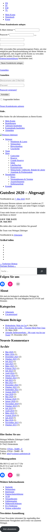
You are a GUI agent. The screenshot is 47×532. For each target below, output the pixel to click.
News (12, 177)
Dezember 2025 (11, 357)
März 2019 (9, 413)
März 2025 (9, 366)
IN (6, 5)
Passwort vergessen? (8, 90)
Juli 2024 (9, 371)
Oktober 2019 (11, 406)
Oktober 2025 (11, 359)
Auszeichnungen (17, 181)
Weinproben (15, 144)
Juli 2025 (9, 361)
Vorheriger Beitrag (8, 264)
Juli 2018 (9, 418)
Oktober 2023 (11, 378)
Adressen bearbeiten (13, 126)
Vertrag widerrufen (13, 508)
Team (7, 151)
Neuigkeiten (10, 174)
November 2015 (12, 422)
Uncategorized (11, 314)
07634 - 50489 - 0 (14, 449)
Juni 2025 (9, 364)
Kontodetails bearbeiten (15, 128)
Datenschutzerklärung (9, 58)
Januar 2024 (10, 375)
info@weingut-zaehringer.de (18, 453)
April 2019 (9, 411)
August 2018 (10, 415)
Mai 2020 (9, 397)
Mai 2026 (9, 352)
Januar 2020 (10, 401)
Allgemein (18, 235)
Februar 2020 (10, 399)
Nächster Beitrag (8, 266)
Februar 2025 (10, 368)
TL (6, 10)
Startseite (9, 487)
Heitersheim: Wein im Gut (16, 325)
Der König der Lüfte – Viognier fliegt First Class (25, 328)
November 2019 (12, 404)
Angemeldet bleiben (11, 99)
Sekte (12, 163)
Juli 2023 (9, 380)
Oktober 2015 (11, 425)
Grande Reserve (17, 160)
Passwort (4, 35)
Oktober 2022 (11, 387)
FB (6, 3)
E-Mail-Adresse (7, 30)
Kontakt (8, 186)
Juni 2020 (9, 394)
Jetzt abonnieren (9, 529)
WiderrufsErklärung (13, 503)
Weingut (8, 139)
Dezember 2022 (11, 385)
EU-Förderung (11, 506)
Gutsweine (14, 156)
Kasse (7, 19)
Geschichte (15, 149)
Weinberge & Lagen (18, 142)
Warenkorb (9, 17)
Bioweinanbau (16, 146)
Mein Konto (10, 15)
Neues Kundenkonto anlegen (12, 106)
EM (6, 8)
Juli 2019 (9, 408)
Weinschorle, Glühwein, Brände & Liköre (27, 170)
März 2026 (9, 354)
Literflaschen (15, 165)
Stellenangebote (17, 184)
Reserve (13, 158)
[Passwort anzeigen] (35, 35)
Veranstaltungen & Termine (21, 179)
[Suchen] (41, 271)
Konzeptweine (16, 167)
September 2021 (12, 389)
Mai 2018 (9, 420)
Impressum (9, 492)
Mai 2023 (9, 382)
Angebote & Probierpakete (21, 172)
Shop (7, 153)
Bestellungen (10, 123)
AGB (7, 496)
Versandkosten (11, 499)
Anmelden (4, 70)
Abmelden (9, 130)
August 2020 (10, 392)
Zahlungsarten (11, 501)
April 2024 (9, 373)
